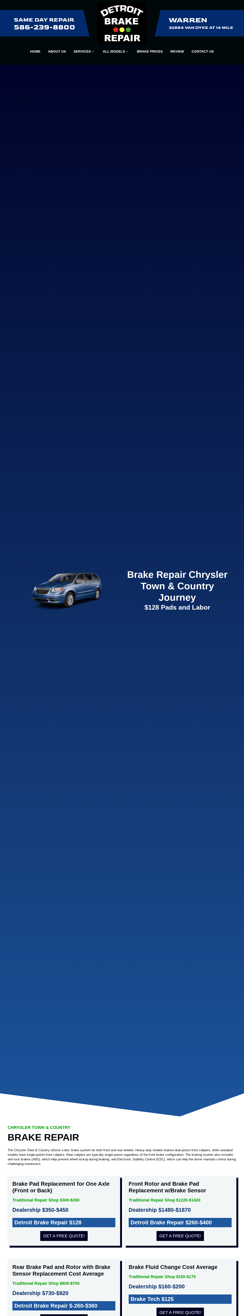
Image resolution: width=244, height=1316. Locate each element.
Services (82, 51)
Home (35, 51)
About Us (57, 51)
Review (177, 51)
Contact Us (203, 51)
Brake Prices (150, 51)
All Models (114, 51)
